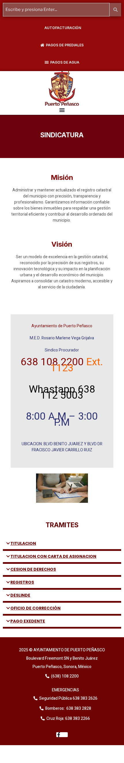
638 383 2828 (78, 708)
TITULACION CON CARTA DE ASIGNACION (53, 556)
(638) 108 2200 (64, 676)
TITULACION (23, 543)
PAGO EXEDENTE (27, 621)
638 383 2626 (84, 698)
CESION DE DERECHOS (33, 569)
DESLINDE (20, 595)
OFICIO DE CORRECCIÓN (35, 608)
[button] (62, 110)
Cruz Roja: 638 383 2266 (68, 719)
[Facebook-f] (62, 734)
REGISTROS (22, 582)
